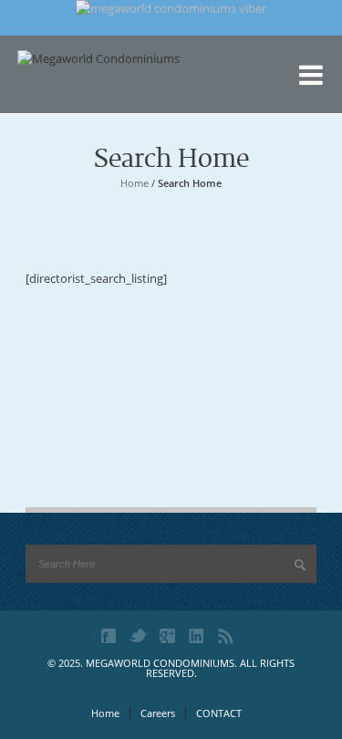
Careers (157, 713)
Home (134, 183)
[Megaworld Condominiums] (108, 86)
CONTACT (219, 713)
